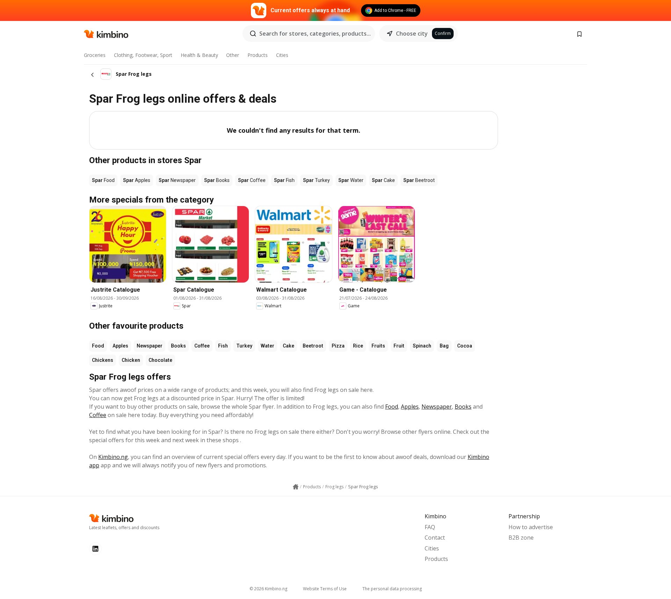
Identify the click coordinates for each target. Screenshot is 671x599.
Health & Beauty (199, 55)
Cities (282, 55)
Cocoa (464, 346)
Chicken (131, 360)
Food (98, 346)
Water (267, 346)
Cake (288, 346)
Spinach (422, 346)
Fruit (399, 346)
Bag (444, 346)
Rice (358, 346)
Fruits (378, 346)
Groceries (95, 55)
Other (232, 55)
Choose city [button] (412, 33)
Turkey (244, 346)
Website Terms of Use (325, 589)
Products (257, 55)
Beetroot (313, 346)
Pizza (338, 346)
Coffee (202, 346)
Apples (120, 346)
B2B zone (521, 537)
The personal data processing (392, 589)
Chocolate (160, 360)
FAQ (430, 527)
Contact (435, 537)
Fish (223, 346)
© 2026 (268, 589)
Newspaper (150, 346)
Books (178, 346)
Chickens (102, 360)
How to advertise (530, 527)
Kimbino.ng (113, 457)
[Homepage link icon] (295, 487)
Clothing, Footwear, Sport (143, 55)
